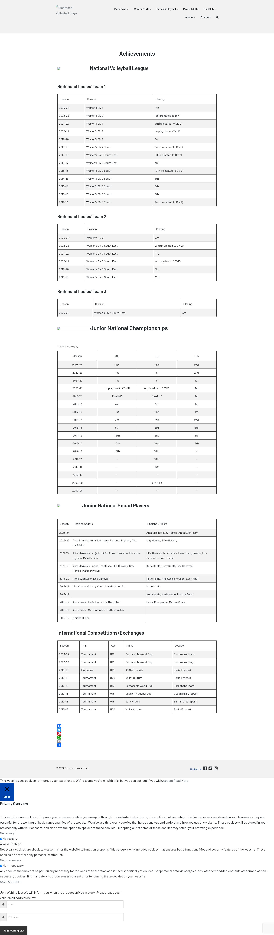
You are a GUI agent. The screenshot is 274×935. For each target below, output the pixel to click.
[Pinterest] (136, 734)
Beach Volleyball (166, 8)
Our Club (209, 8)
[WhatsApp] (136, 737)
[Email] (136, 741)
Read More (181, 780)
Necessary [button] (7, 833)
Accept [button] (168, 780)
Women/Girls (141, 8)
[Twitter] (136, 730)
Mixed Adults (191, 8)
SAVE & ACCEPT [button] (11, 881)
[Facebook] (136, 726)
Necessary (10, 838)
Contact (206, 17)
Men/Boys (120, 8)
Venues (189, 17)
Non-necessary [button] (10, 860)
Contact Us (195, 769)
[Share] (136, 745)
